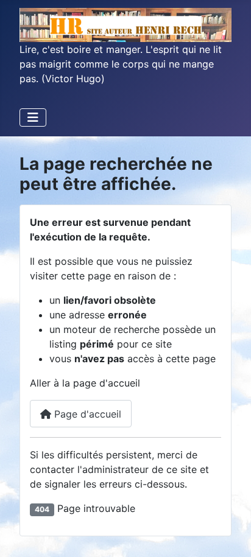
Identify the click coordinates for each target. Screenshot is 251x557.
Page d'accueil (86, 414)
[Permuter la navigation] (32, 117)
